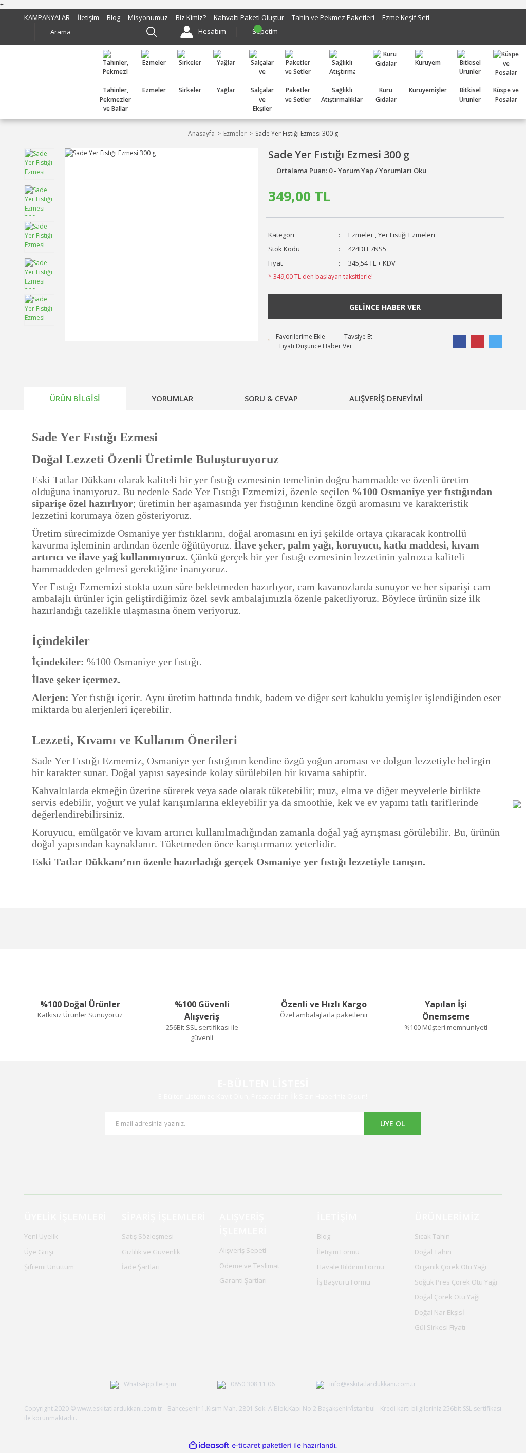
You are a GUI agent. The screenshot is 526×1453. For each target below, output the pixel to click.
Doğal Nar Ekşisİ (439, 1312)
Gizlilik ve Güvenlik (151, 1251)
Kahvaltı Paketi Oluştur (249, 17)
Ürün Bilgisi (75, 398)
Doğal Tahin (433, 1251)
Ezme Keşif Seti (405, 17)
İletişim (88, 17)
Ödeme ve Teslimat (249, 1265)
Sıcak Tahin (432, 1236)
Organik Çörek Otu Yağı (450, 1266)
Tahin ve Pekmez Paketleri (333, 17)
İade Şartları (141, 1266)
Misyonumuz (148, 17)
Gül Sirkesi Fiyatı (440, 1327)
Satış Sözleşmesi (148, 1236)
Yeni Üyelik (41, 1236)
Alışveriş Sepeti (242, 1250)
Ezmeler (360, 234)
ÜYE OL (392, 1123)
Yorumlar (172, 398)
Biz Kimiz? (191, 17)
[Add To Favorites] (296, 337)
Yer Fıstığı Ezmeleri (406, 234)
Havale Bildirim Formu (350, 1266)
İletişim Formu (338, 1251)
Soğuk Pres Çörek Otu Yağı (456, 1282)
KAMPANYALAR (47, 17)
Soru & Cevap (271, 398)
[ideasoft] (209, 1445)
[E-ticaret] (262, 1445)
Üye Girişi (38, 1251)
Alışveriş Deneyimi (386, 398)
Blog (113, 17)
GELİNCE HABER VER (385, 307)
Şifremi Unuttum (49, 1266)
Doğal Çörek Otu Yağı (447, 1296)
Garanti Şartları (243, 1280)
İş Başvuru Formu (343, 1282)
